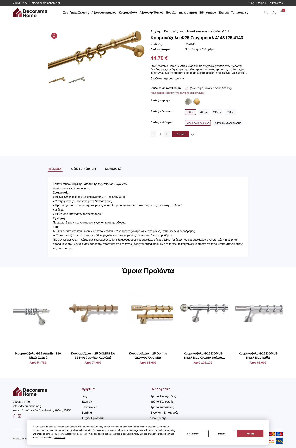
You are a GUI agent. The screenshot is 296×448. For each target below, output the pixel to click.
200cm (204, 112)
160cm (190, 112)
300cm (230, 112)
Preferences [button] (59, 437)
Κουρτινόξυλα (128, 12)
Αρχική (155, 31)
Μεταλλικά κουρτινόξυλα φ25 (206, 31)
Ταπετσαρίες (239, 12)
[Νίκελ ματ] (188, 101)
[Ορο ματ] (196, 101)
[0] (281, 12)
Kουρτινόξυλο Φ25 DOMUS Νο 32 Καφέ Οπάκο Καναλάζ (93, 355)
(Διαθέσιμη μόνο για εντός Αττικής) (211, 88)
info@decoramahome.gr (45, 3)
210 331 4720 (21, 401)
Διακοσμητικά (188, 12)
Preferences (193, 434)
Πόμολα (171, 12)
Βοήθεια (87, 412)
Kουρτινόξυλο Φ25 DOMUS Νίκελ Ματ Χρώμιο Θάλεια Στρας (203, 356)
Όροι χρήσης (158, 418)
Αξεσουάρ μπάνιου (103, 12)
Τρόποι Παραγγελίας (163, 396)
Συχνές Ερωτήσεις (93, 418)
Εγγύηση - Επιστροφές (164, 412)
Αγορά (180, 134)
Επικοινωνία (275, 3)
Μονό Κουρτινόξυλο (198, 122)
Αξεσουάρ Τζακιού (151, 12)
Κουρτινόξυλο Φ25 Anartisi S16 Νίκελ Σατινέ (38, 355)
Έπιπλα (223, 12)
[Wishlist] (192, 134)
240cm (217, 112)
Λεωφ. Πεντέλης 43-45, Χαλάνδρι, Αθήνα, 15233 (42, 410)
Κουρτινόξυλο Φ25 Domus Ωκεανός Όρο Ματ (148, 355)
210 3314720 (21, 3)
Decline (221, 434)
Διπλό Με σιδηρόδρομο (228, 122)
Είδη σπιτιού (207, 12)
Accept (250, 434)
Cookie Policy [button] (133, 434)
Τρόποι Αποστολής (162, 407)
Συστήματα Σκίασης (76, 12)
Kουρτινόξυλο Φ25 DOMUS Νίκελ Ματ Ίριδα (258, 355)
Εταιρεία (261, 3)
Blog (251, 3)
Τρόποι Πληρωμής (162, 401)
